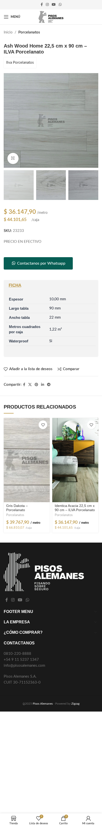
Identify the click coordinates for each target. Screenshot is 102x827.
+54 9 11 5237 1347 (21, 660)
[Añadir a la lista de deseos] (43, 424)
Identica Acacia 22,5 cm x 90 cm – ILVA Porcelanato (75, 508)
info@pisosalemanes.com (24, 665)
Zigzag (75, 703)
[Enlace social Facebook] (41, 4)
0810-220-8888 (17, 654)
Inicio (8, 32)
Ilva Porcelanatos (20, 62)
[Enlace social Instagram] (47, 4)
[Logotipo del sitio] (51, 17)
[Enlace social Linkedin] (43, 384)
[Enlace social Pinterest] (36, 384)
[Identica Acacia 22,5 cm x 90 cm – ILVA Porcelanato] (75, 460)
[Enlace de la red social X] (30, 384)
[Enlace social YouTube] (53, 4)
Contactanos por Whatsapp (40, 263)
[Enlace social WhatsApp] (60, 4)
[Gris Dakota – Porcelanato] (27, 460)
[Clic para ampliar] (13, 158)
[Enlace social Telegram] (49, 384)
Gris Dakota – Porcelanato (17, 508)
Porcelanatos (29, 32)
